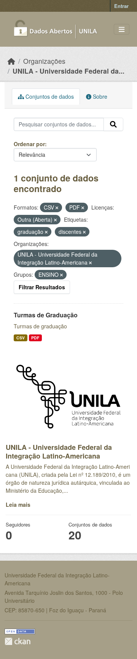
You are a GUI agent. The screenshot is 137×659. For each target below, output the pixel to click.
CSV (20, 338)
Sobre (99, 96)
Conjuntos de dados (49, 96)
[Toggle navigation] (121, 29)
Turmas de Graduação (46, 315)
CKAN (17, 641)
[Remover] (57, 208)
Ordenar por (29, 144)
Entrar (121, 5)
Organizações (44, 61)
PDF (35, 338)
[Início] (11, 61)
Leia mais (18, 504)
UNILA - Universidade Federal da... (68, 71)
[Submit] (113, 124)
